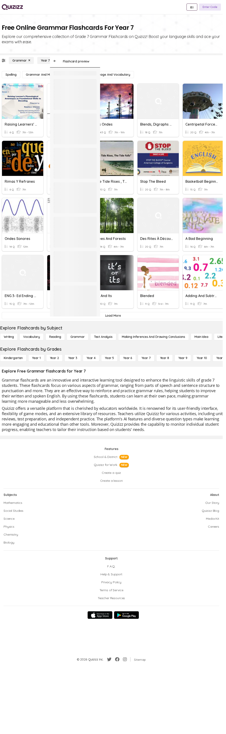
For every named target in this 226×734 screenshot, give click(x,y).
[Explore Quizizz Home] (12, 7)
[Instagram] (125, 659)
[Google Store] (126, 615)
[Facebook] (117, 659)
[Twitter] (109, 659)
